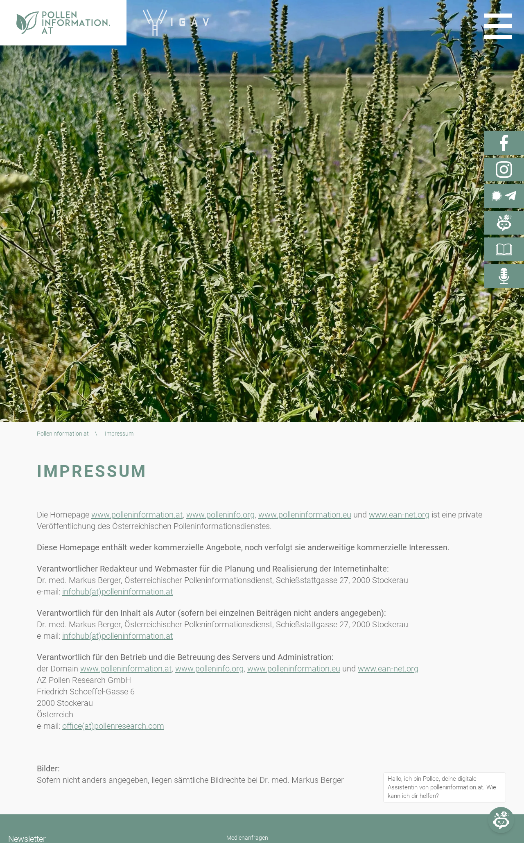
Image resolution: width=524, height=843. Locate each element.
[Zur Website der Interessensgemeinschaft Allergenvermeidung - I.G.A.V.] (175, 22)
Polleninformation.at (63, 433)
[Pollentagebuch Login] (504, 249)
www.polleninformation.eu (304, 515)
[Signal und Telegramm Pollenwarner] (504, 196)
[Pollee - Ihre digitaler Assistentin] (504, 223)
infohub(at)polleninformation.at (117, 592)
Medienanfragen (247, 837)
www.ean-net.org (399, 515)
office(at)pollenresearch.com (113, 726)
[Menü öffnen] (498, 26)
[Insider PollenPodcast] (504, 276)
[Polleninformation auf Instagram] (504, 169)
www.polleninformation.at (137, 515)
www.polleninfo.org (220, 515)
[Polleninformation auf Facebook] (504, 143)
